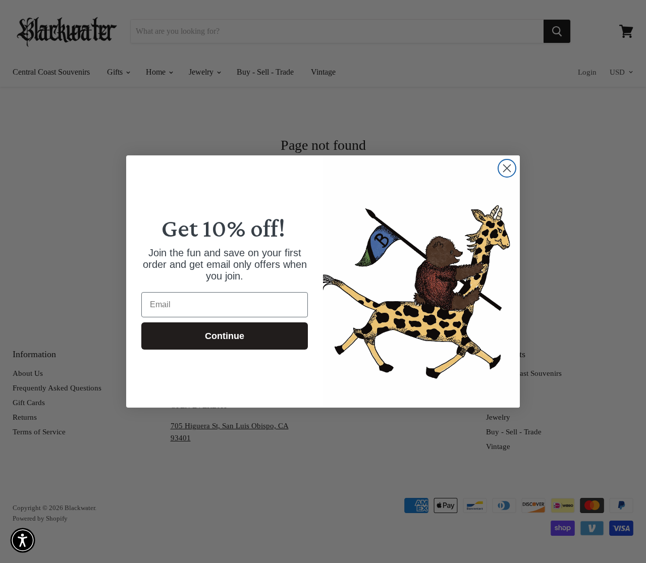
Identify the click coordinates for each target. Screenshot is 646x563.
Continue (224, 336)
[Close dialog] (507, 168)
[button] (22, 540)
